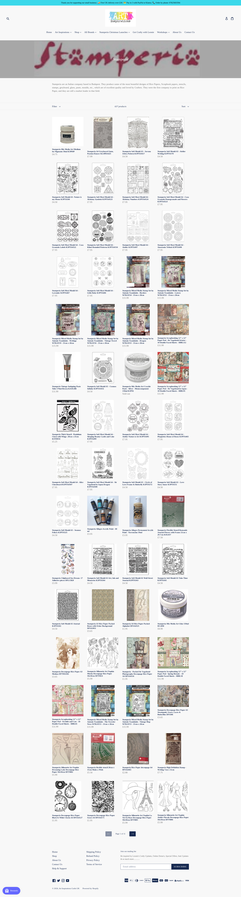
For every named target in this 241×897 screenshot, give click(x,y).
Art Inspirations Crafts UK (69, 888)
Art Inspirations (62, 32)
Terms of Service (94, 864)
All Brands (89, 32)
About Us (177, 32)
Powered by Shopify (91, 888)
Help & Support (59, 868)
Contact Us (190, 32)
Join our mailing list (128, 851)
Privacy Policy (93, 860)
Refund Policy (92, 856)
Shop (77, 32)
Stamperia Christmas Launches (113, 32)
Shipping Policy (93, 852)
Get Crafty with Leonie (143, 32)
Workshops (162, 32)
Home (49, 32)
